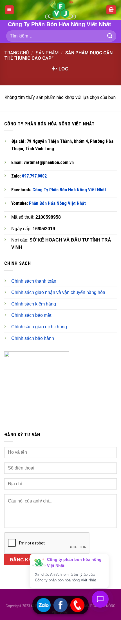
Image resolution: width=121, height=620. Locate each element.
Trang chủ (16, 53)
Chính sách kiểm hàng (33, 304)
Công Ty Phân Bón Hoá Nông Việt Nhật (69, 189)
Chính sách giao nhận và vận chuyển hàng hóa (58, 292)
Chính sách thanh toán (33, 281)
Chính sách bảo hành (32, 338)
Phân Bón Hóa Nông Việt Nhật (57, 203)
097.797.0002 (34, 176)
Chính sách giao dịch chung (39, 326)
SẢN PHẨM (47, 53)
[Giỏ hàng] (111, 10)
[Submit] (110, 35)
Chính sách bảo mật (31, 315)
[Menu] (9, 10)
